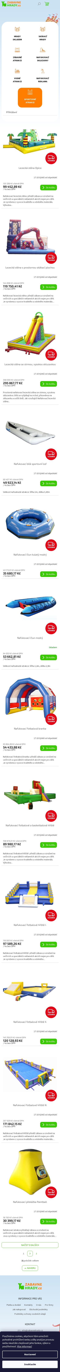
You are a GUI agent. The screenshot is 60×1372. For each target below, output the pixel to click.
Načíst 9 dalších (30, 1245)
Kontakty (28, 1305)
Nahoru (31, 1268)
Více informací (24, 1346)
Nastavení (30, 1354)
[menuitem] (17, 35)
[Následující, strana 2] (30, 1253)
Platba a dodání (14, 1305)
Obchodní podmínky (38, 1309)
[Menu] (55, 4)
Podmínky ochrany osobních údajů (30, 1314)
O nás (38, 1305)
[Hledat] (39, 4)
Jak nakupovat (19, 1309)
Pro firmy (49, 1305)
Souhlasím (30, 1364)
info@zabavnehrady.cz (32, 1330)
